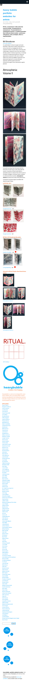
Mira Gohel (4, 477)
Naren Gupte (5, 483)
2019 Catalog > (6, 361)
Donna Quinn (5, 551)
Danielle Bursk (5, 433)
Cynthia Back (5, 410)
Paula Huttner (5, 499)
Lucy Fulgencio (5, 469)
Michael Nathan (5, 529)
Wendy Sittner (5, 582)
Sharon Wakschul (6, 608)
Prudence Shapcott (6, 579)
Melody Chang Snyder (7, 585)
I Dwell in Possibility (7, 252)
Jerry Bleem (4, 414)
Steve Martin (5, 519)
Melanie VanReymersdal (7, 604)
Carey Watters (5, 613)
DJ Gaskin (4, 472)
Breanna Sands (5, 568)
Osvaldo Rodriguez (6, 560)
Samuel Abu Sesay (6, 574)
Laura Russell (5, 563)
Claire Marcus (5, 518)
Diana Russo (5, 565)
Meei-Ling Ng (5, 530)
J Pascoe (4, 540)
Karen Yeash (5, 619)
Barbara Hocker (5, 491)
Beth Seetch (5, 572)
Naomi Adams (5, 405)
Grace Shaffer (5, 576)
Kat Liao (4, 513)
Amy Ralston (5, 554)
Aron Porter (4, 546)
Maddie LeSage (5, 510)
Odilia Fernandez (6, 463)
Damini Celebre (5, 441)
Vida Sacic (4, 566)
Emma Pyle (4, 549)
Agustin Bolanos (6, 419)
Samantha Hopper (6, 496)
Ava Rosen (4, 561)
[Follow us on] (1, 4)
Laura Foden (5, 467)
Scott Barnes (5, 411)
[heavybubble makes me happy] (13, 392)
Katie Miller (4, 522)
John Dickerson (5, 455)
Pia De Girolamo (5, 450)
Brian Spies (4, 588)
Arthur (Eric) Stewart (6, 593)
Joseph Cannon (5, 438)
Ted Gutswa (4, 485)
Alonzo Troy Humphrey (7, 497)
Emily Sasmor (5, 569)
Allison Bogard (5, 417)
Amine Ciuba (5, 442)
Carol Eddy (4, 460)
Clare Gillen (4, 475)
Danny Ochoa (5, 533)
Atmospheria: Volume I (8, 300)
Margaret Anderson (6, 406)
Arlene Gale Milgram (6, 521)
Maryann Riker (5, 558)
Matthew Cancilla (6, 436)
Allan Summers (5, 594)
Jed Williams (5, 615)
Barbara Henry (5, 489)
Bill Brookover (5, 428)
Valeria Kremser (5, 508)
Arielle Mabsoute (6, 516)
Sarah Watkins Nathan (7, 527)
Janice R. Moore (5, 525)
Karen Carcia (5, 439)
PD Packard (4, 535)
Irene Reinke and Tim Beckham (9, 557)
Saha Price (4, 547)
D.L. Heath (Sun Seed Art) (7, 488)
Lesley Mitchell (5, 524)
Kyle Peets (4, 541)
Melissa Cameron (6, 435)
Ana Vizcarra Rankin (6, 555)
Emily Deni (4, 452)
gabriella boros (5, 422)
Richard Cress (5, 447)
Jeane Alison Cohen (6, 444)
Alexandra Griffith (6, 480)
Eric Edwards (5, 461)
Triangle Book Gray (7, 208)
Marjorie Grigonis (6, 482)
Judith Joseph (5, 500)
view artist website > (7, 43)
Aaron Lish (4, 514)
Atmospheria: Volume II (8, 330)
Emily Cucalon (5, 449)
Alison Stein (4, 590)
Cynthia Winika (5, 616)
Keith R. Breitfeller (6, 424)
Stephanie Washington (7, 612)
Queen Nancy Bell (6, 413)
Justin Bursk (5, 431)
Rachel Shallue (5, 577)
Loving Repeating (7, 267)
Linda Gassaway (5, 474)
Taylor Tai (4, 596)
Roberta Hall (5, 486)
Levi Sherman (5, 580)
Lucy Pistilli (4, 544)
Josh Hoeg (4, 493)
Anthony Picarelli (6, 543)
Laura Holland (5, 494)
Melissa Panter (5, 538)
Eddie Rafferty (5, 552)
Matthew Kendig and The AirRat (9, 502)
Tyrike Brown (5, 430)
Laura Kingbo (5, 504)
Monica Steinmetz (6, 591)
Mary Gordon (5, 478)
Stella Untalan (5, 602)
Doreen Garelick (5, 471)
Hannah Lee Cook (6, 446)
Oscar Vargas (5, 605)
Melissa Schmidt (5, 571)
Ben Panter (4, 536)
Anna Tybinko (5, 599)
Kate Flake (4, 466)
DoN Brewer (5, 427)
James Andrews (5, 408)
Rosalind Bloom (5, 416)
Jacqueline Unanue (6, 601)
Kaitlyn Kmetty (5, 505)
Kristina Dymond (6, 458)
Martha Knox (5, 507)
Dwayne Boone (5, 420)
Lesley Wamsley (5, 610)
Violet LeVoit (5, 511)
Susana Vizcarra (5, 607)
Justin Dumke (5, 457)
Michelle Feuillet (5, 464)
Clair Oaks (4, 532)
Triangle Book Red (7, 234)
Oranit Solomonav (6, 587)
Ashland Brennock (6, 425)
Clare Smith (4, 583)
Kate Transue (5, 597)
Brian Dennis (5, 453)
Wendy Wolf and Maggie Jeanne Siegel (10, 618)
